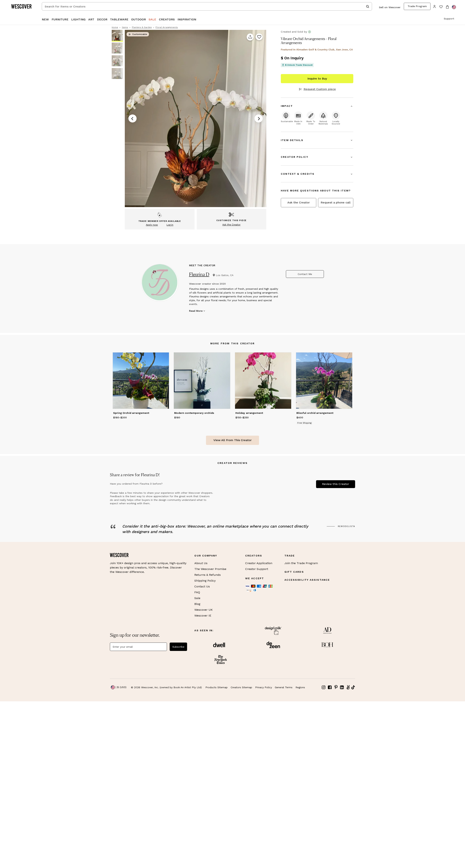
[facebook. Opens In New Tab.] (330, 687)
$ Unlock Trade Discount (299, 65)
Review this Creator (335, 484)
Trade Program (417, 6)
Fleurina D (199, 274)
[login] (434, 6)
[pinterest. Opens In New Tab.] (336, 687)
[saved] (441, 7)
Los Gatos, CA (224, 275)
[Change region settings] (454, 7)
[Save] (259, 37)
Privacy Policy (263, 687)
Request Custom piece (320, 89)
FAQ (197, 592)
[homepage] (22, 6)
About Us (200, 563)
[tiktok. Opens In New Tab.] (353, 687)
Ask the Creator (298, 202)
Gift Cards (294, 571)
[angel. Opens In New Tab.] (348, 687)
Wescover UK (203, 609)
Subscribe (178, 646)
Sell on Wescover (390, 7)
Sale (197, 598)
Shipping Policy (205, 580)
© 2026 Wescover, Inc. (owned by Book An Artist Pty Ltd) (166, 687)
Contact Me (305, 274)
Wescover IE (202, 615)
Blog (197, 604)
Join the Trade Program (301, 563)
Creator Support (256, 569)
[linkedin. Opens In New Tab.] (342, 687)
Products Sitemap (216, 687)
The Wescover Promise (210, 569)
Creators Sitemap (241, 687)
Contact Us (202, 586)
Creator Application (258, 563)
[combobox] (207, 6)
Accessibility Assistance (307, 579)
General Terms (283, 687)
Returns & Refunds (207, 574)
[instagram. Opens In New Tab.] (324, 687)
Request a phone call (336, 202)
